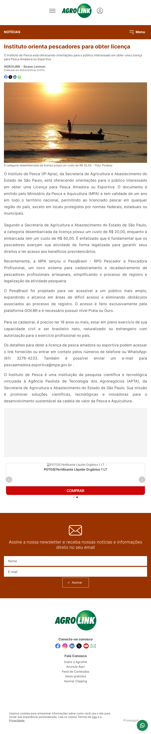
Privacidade (16, 720)
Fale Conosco (75, 656)
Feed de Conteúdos (75, 671)
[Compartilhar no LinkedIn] (15, 77)
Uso (94, 717)
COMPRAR (75, 491)
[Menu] (52, 10)
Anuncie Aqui (75, 666)
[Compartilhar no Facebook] (6, 77)
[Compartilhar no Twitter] (10, 77)
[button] (9, 479)
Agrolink (12, 66)
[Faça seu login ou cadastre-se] (99, 10)
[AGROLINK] (76, 11)
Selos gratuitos (75, 676)
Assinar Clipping (75, 681)
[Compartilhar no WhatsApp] (19, 77)
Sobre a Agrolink (75, 662)
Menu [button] (140, 32)
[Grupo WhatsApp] (142, 725)
